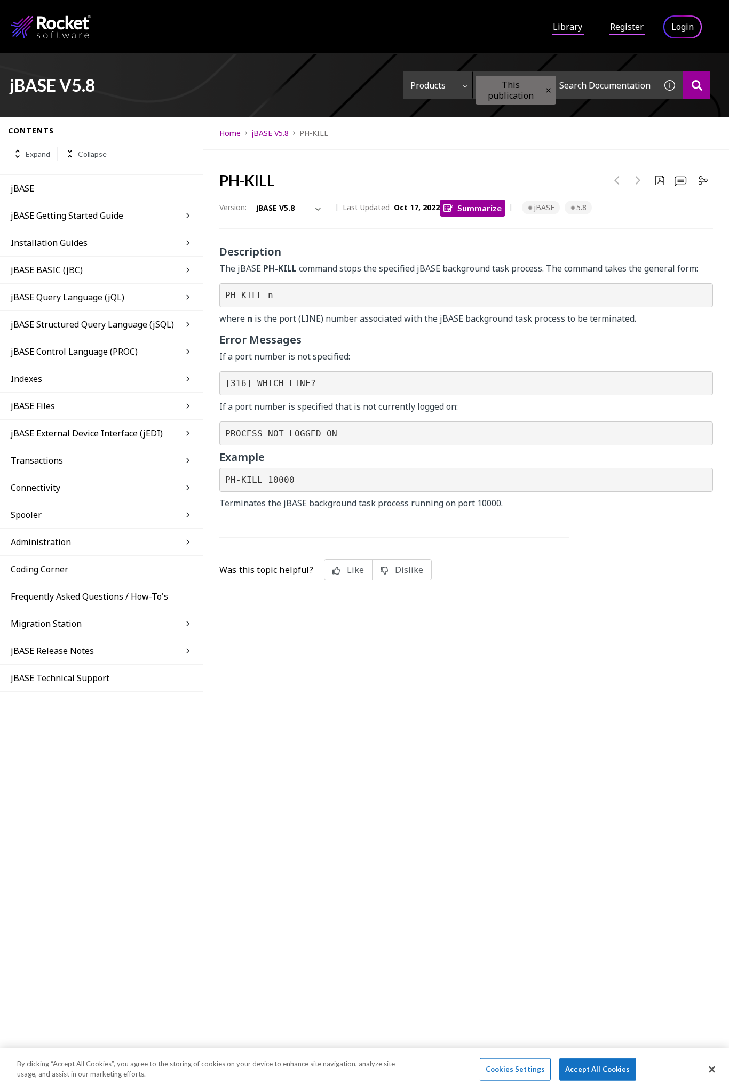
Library (567, 27)
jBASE (22, 188)
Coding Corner (39, 569)
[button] (548, 90)
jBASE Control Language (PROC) (74, 351)
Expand (38, 153)
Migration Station (46, 623)
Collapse (92, 153)
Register (627, 27)
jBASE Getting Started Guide (67, 215)
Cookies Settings (515, 1069)
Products (428, 85)
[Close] (712, 1069)
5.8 (581, 207)
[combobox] (564, 85)
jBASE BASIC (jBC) (47, 270)
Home (230, 133)
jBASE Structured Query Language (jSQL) (92, 324)
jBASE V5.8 (270, 133)
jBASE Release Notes (52, 651)
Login (682, 27)
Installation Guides (49, 243)
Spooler (26, 515)
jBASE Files (33, 406)
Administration (41, 542)
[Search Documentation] (696, 85)
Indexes (26, 379)
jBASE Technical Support (60, 678)
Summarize (479, 208)
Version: (233, 207)
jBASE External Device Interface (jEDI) (87, 433)
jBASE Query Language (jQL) (67, 297)
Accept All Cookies (597, 1069)
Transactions (37, 460)
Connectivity (35, 487)
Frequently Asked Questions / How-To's (89, 596)
